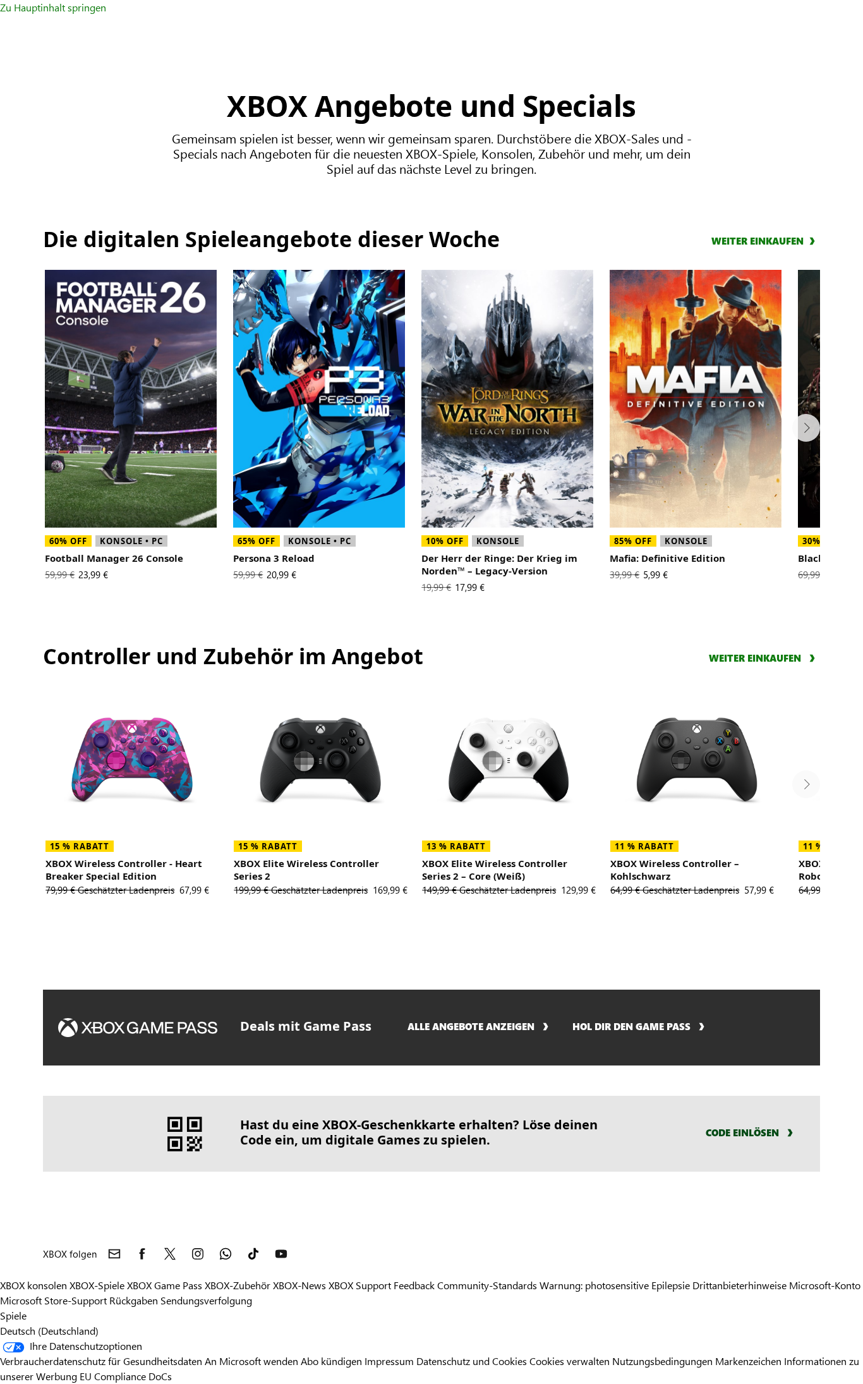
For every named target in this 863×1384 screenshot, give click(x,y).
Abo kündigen (331, 1361)
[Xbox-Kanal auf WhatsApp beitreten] (225, 1254)
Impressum (390, 1361)
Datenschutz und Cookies (471, 1361)
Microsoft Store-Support (53, 1300)
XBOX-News (299, 1285)
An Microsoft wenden (251, 1361)
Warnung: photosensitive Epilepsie (615, 1285)
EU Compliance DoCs (126, 1376)
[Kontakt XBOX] (114, 1254)
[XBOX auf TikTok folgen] (253, 1254)
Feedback (414, 1285)
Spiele (13, 1315)
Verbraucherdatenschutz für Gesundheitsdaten (101, 1361)
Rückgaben (133, 1300)
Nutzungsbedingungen (662, 1361)
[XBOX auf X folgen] (170, 1254)
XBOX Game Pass (164, 1285)
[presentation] (806, 428)
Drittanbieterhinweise (739, 1285)
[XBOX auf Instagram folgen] (198, 1254)
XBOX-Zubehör (237, 1285)
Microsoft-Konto (824, 1285)
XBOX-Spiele (96, 1285)
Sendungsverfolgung (206, 1300)
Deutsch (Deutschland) (49, 1330)
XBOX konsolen (33, 1285)
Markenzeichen (748, 1361)
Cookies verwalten (569, 1361)
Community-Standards (487, 1285)
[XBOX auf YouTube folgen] (281, 1254)
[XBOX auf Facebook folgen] (142, 1254)
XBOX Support (360, 1285)
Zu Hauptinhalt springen (53, 7)
